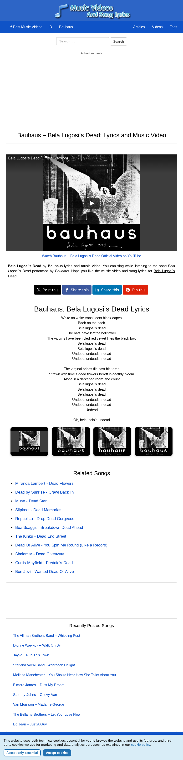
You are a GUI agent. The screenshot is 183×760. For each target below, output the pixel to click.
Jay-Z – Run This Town (31, 655)
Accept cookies (57, 753)
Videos (157, 27)
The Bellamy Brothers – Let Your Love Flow (47, 714)
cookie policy (140, 744)
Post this (50, 289)
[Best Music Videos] (91, 10)
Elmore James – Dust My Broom (39, 685)
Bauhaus (66, 27)
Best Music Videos (27, 27)
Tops (173, 27)
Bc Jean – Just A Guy (30, 724)
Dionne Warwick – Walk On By (37, 645)
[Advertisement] (91, 89)
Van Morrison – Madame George (38, 704)
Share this (80, 289)
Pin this (138, 289)
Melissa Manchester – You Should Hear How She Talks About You (64, 675)
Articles (139, 27)
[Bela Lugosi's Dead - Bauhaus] (29, 441)
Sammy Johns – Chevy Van (35, 695)
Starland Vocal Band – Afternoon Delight (44, 665)
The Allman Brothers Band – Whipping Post (46, 635)
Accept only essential (22, 753)
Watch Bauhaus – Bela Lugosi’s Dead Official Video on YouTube (91, 256)
